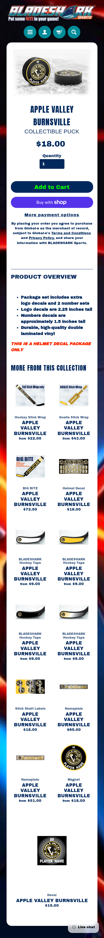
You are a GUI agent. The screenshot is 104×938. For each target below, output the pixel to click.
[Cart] (59, 32)
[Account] (44, 32)
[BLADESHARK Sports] (52, 13)
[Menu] (30, 32)
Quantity (51, 156)
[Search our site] (74, 32)
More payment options (51, 215)
